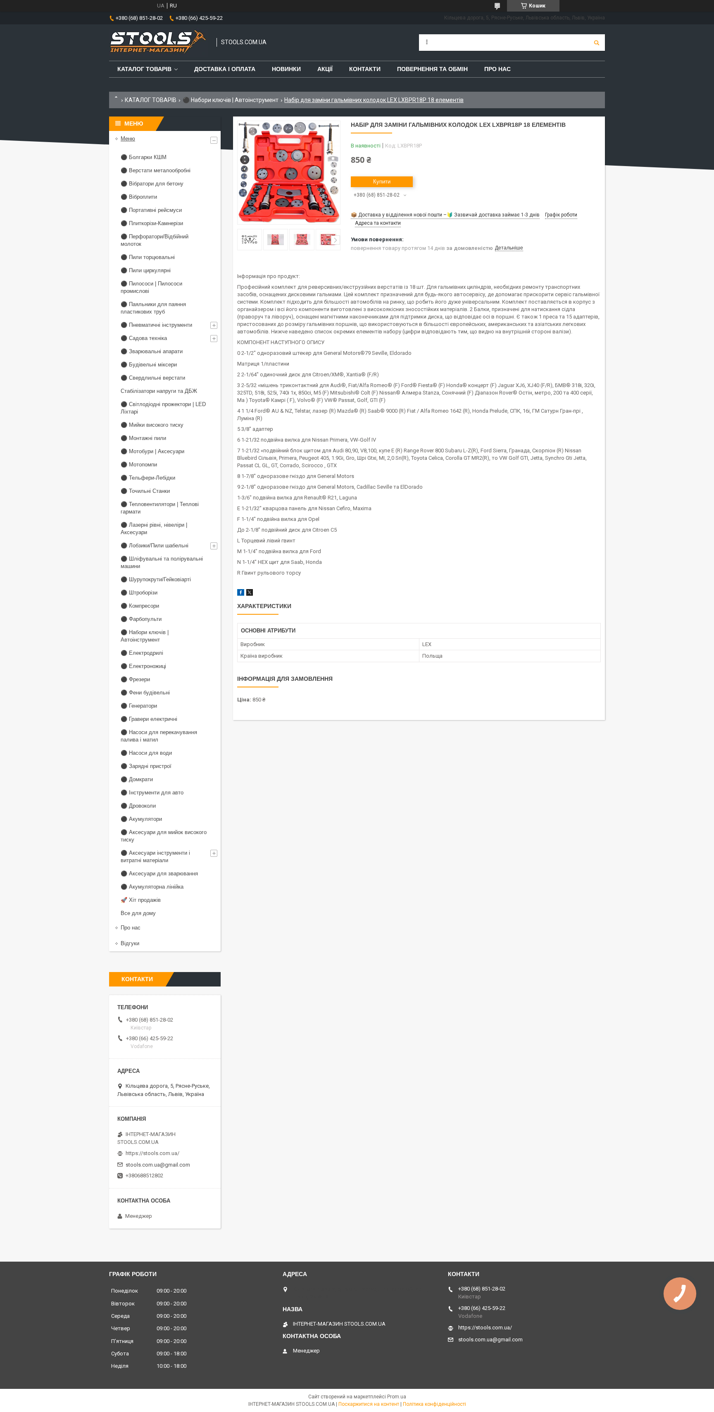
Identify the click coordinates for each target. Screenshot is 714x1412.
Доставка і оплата (224, 69)
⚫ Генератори (139, 706)
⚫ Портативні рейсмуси (151, 210)
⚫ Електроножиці (143, 666)
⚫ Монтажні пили (143, 438)
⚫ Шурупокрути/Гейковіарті (156, 579)
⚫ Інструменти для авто (152, 792)
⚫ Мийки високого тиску (152, 425)
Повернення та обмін (432, 69)
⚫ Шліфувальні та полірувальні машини (162, 562)
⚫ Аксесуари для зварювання (159, 873)
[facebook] (240, 594)
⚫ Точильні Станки (145, 491)
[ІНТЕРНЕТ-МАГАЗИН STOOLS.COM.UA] (158, 43)
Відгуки (130, 943)
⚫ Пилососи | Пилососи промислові (151, 287)
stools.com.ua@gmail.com (158, 1165)
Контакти (365, 69)
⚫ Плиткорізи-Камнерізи (152, 223)
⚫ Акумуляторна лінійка (152, 887)
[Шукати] (596, 42)
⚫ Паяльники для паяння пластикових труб (153, 308)
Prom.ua (396, 1397)
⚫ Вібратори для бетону (152, 184)
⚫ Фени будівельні (145, 692)
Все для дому (138, 913)
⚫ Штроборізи (139, 593)
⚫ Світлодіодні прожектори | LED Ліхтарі (163, 408)
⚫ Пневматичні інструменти (156, 325)
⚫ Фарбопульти (141, 619)
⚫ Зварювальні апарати (152, 351)
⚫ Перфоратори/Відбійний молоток (154, 240)
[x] (249, 594)
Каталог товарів (144, 69)
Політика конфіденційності (434, 1404)
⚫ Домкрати (137, 779)
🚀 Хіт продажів (141, 900)
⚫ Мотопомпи (139, 464)
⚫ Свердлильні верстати (153, 378)
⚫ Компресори (140, 606)
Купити (381, 181)
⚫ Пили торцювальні (148, 257)
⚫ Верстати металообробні (155, 170)
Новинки (286, 69)
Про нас (497, 69)
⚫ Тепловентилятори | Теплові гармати (160, 508)
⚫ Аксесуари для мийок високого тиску (164, 836)
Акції (325, 69)
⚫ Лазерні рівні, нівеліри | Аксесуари (154, 528)
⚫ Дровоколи (138, 806)
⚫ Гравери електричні (149, 719)
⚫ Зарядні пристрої (146, 766)
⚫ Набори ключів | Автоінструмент (230, 100)
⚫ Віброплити (139, 197)
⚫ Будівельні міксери (149, 364)
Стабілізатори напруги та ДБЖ (159, 391)
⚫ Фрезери (135, 679)
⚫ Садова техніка (144, 338)
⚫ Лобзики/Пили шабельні (154, 545)
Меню (128, 138)
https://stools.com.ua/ (152, 1153)
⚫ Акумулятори (141, 819)
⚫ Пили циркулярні (146, 270)
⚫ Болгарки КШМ (144, 157)
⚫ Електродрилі (142, 653)
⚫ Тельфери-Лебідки (148, 478)
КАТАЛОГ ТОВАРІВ (150, 100)
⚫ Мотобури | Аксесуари (152, 451)
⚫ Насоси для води (146, 753)
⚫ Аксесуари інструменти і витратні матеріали (155, 856)
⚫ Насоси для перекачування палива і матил (159, 736)
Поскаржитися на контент (368, 1404)
